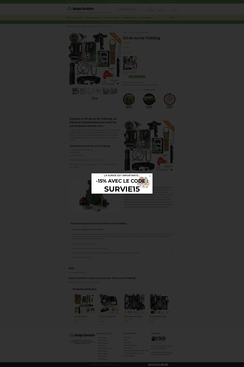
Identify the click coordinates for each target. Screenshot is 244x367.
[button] (150, 176)
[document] (122, 183)
